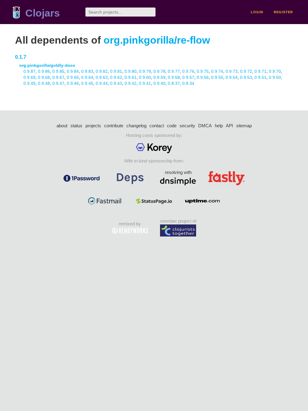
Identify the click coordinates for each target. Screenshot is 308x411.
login (257, 12)
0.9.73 (232, 71)
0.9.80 (131, 71)
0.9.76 (188, 71)
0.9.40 (159, 83)
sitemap (244, 125)
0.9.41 (145, 83)
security (187, 125)
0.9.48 (44, 83)
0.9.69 (29, 77)
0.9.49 (29, 83)
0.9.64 (87, 77)
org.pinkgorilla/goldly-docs (47, 65)
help (219, 125)
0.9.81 (116, 71)
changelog (136, 125)
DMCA (205, 125)
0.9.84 (73, 71)
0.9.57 (188, 77)
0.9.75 (203, 71)
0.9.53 (246, 77)
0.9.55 (217, 77)
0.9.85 (58, 71)
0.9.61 (131, 77)
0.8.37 (174, 83)
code (172, 125)
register (283, 12)
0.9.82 (102, 71)
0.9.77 (174, 71)
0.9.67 (58, 77)
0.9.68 (44, 77)
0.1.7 (20, 57)
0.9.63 (102, 77)
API (229, 125)
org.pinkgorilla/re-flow (156, 40)
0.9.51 (260, 77)
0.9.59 (159, 77)
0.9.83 (87, 71)
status (76, 125)
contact (156, 125)
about (62, 125)
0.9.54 (232, 77)
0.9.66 (73, 77)
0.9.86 (44, 71)
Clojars (42, 13)
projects (93, 125)
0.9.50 (275, 77)
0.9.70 (275, 71)
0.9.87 (29, 71)
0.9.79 (145, 71)
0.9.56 (203, 77)
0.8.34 (188, 83)
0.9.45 (87, 83)
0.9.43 (116, 83)
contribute (113, 125)
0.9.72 (246, 71)
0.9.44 (102, 83)
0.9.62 (116, 77)
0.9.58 (174, 77)
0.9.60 (145, 77)
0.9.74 (217, 71)
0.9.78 (159, 71)
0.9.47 (58, 83)
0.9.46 (73, 83)
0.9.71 (260, 71)
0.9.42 (131, 83)
